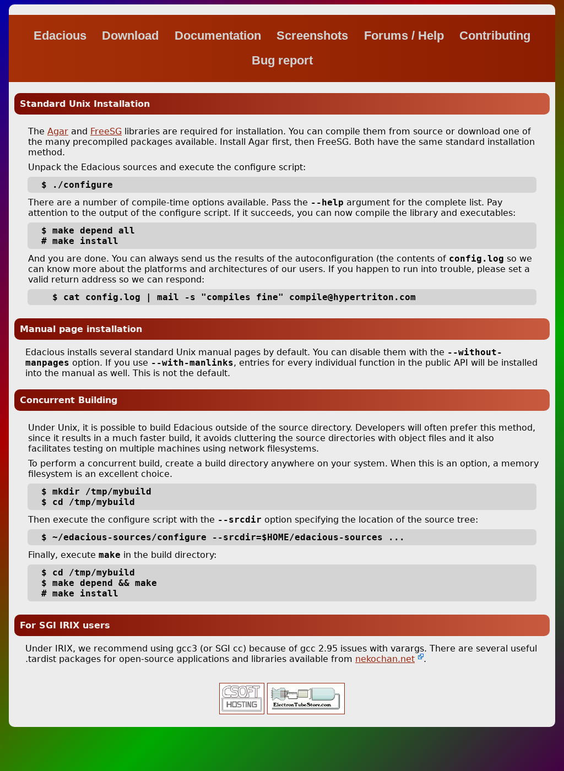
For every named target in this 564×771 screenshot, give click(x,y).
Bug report (282, 60)
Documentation (219, 35)
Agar (57, 131)
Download (132, 35)
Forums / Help (405, 35)
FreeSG (106, 131)
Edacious (62, 35)
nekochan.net (385, 659)
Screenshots (313, 35)
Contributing (494, 35)
